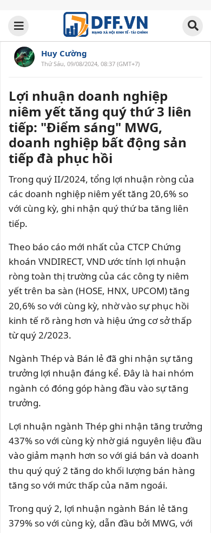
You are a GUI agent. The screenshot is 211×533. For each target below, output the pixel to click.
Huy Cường (64, 53)
